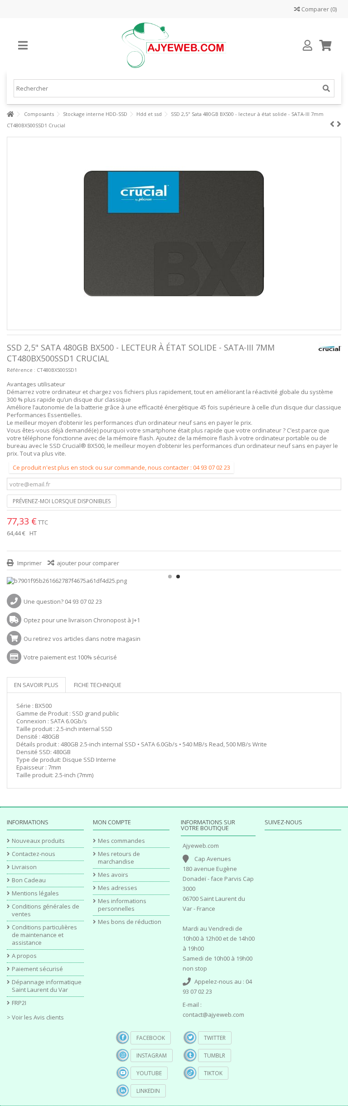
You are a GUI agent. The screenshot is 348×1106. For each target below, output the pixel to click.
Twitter (215, 1038)
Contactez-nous (33, 854)
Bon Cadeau (29, 880)
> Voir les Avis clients (35, 1017)
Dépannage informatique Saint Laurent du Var (47, 986)
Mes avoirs (113, 875)
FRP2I (19, 1003)
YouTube (149, 1073)
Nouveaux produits (38, 841)
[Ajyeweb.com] (174, 45)
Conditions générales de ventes (45, 910)
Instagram (151, 1055)
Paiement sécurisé (37, 969)
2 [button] (178, 576)
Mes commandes (121, 841)
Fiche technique (97, 685)
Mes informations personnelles (122, 905)
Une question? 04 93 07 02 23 (63, 601)
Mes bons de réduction (129, 922)
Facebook (150, 1038)
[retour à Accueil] (9, 114)
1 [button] (170, 576)
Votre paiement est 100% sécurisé (70, 657)
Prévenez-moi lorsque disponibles (62, 501)
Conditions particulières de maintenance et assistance (44, 935)
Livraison (24, 867)
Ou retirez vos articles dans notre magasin (82, 639)
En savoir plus (36, 685)
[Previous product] (332, 124)
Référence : (21, 369)
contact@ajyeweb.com (213, 1014)
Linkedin (148, 1091)
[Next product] (339, 124)
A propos (24, 956)
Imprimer (29, 563)
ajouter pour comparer (88, 563)
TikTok (213, 1073)
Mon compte (112, 822)
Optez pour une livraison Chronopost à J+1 (82, 620)
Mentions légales (35, 893)
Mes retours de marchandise (119, 858)
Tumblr (214, 1055)
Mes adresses (117, 888)
